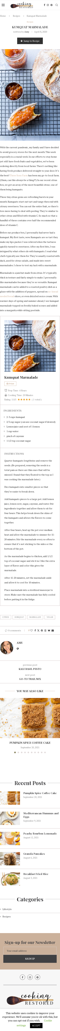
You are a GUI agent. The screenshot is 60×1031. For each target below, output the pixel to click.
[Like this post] (31, 630)
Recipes (16, 15)
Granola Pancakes (34, 853)
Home (3, 15)
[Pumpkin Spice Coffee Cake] (30, 718)
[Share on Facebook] (35, 630)
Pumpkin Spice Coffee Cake (30, 742)
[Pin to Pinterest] (42, 630)
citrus (5, 617)
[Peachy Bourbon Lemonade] (10, 838)
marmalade (35, 617)
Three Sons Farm (19, 175)
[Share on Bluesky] (49, 630)
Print (11, 383)
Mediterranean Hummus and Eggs (41, 815)
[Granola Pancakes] (10, 858)
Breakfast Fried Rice (35, 874)
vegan (50, 617)
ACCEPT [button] (36, 1025)
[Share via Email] (53, 630)
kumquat (19, 617)
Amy (26, 31)
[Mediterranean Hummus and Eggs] (10, 818)
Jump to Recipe (32, 40)
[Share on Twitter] (38, 630)
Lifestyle (7, 909)
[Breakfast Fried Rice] (10, 879)
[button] (3, 725)
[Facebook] (44, 5)
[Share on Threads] (45, 630)
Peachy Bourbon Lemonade (40, 833)
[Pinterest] (51, 5)
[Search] (56, 5)
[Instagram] (48, 5)
